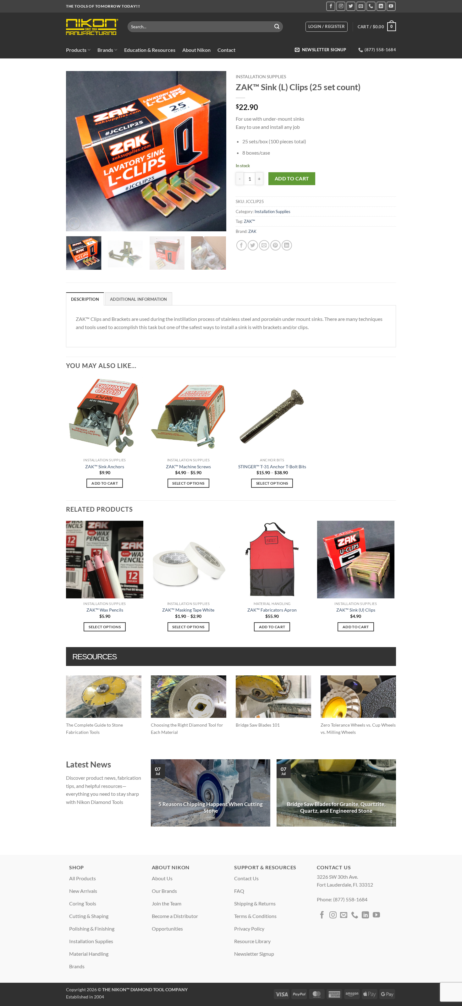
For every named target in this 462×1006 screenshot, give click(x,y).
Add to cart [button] (104, 483)
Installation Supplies (261, 76)
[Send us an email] (361, 6)
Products (76, 50)
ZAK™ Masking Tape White (188, 610)
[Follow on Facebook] (330, 6)
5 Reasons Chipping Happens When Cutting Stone (210, 807)
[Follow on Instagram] (340, 6)
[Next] (215, 151)
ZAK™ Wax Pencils (104, 610)
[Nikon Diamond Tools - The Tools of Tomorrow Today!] (92, 27)
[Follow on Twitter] (350, 6)
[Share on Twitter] (253, 245)
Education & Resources (149, 50)
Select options (188, 483)
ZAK (252, 231)
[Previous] (77, 151)
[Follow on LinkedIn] (381, 6)
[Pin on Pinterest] (275, 245)
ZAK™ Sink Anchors (104, 466)
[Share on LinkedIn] (287, 245)
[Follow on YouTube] (391, 6)
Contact (226, 50)
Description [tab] (85, 299)
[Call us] (371, 6)
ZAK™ (249, 221)
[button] (326, 27)
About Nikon (196, 50)
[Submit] (277, 26)
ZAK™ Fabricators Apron (272, 610)
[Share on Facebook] (241, 245)
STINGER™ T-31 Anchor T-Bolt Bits (272, 466)
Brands (105, 50)
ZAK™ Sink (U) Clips (355, 610)
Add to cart (292, 178)
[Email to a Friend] (264, 245)
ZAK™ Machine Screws (188, 466)
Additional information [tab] (138, 299)
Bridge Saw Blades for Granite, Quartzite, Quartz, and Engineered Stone (336, 807)
